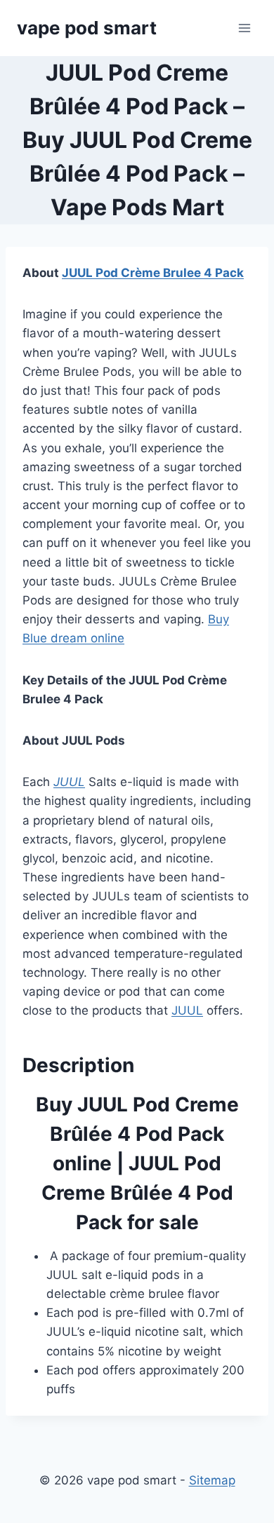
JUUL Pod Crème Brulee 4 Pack (153, 273)
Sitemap (212, 1480)
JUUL (69, 782)
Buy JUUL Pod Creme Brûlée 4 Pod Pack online (137, 1133)
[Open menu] (244, 28)
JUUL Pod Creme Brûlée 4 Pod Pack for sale (137, 1192)
